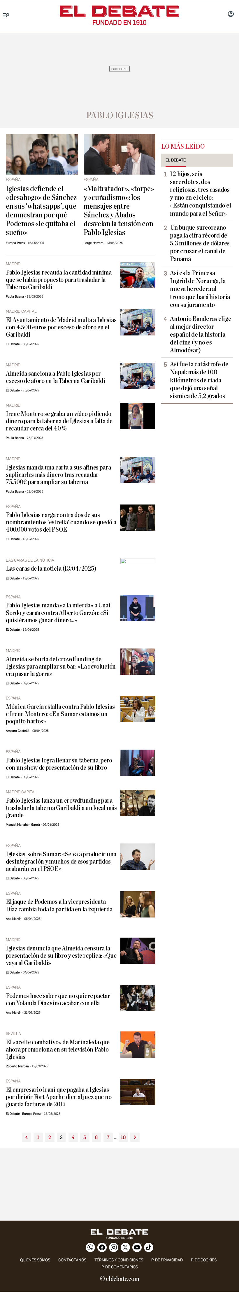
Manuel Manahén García (23, 825)
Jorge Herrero (93, 243)
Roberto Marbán (17, 1066)
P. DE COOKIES (204, 1260)
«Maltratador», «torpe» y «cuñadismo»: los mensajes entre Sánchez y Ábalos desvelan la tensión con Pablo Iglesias (119, 211)
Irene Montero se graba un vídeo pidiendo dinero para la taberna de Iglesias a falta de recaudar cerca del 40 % (59, 421)
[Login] (230, 14)
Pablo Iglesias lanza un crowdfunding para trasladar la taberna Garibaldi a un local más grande (61, 808)
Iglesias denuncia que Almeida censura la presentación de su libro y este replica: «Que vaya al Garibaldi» (61, 955)
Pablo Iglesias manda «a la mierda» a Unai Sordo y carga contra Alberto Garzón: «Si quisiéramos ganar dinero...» (58, 612)
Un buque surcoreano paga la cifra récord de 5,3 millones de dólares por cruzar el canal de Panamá (200, 243)
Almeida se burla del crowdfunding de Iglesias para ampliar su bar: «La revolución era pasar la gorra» (61, 666)
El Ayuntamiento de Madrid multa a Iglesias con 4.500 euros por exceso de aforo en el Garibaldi (61, 327)
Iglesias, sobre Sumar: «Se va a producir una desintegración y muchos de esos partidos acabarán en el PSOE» (61, 861)
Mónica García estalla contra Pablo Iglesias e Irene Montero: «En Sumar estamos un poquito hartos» (60, 714)
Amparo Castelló (17, 731)
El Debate (13, 344)
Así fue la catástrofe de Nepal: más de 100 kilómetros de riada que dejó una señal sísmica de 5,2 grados (199, 380)
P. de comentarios (119, 1267)
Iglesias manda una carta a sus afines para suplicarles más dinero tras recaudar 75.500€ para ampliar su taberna (58, 475)
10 (123, 1137)
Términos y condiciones (118, 1260)
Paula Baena (15, 296)
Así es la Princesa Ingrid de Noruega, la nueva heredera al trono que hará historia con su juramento (200, 289)
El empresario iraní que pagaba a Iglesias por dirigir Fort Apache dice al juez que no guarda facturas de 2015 (58, 1097)
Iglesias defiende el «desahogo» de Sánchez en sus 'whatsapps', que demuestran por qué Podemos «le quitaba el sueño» (41, 211)
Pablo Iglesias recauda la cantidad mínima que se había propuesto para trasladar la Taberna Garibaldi (59, 280)
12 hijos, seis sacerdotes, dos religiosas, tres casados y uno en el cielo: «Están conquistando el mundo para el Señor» (200, 193)
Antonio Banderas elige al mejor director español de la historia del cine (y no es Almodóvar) (200, 334)
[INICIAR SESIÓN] (230, 14)
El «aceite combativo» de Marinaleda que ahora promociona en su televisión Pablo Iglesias (57, 1049)
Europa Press (15, 243)
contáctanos (72, 1260)
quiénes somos (35, 1260)
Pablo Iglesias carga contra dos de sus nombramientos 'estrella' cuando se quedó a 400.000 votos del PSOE (61, 522)
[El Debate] (119, 11)
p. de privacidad (167, 1260)
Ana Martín (13, 919)
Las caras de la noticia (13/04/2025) (51, 568)
